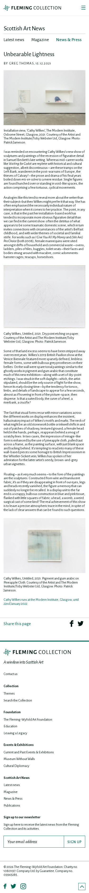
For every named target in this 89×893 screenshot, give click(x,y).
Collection (11, 686)
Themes (9, 693)
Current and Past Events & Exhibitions (29, 752)
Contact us (11, 674)
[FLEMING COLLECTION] (37, 652)
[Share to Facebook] (71, 623)
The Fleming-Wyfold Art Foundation (28, 719)
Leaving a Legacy (15, 733)
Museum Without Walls (19, 759)
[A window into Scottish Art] (32, 8)
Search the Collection (18, 700)
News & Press (13, 798)
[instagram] (23, 886)
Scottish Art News (17, 778)
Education (10, 726)
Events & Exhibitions (19, 745)
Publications (12, 805)
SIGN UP (74, 842)
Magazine (11, 792)
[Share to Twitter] (81, 623)
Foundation (12, 712)
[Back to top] (81, 886)
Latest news (12, 785)
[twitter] (13, 886)
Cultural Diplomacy (16, 766)
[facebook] (5, 886)
